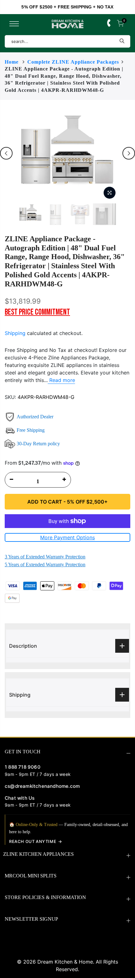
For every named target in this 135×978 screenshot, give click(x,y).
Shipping (15, 333)
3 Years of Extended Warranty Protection (45, 556)
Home (12, 62)
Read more (61, 380)
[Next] (128, 153)
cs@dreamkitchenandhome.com (42, 786)
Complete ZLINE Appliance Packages (73, 62)
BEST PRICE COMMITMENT (37, 312)
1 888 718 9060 (22, 767)
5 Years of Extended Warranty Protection (45, 564)
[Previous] (6, 153)
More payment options (67, 537)
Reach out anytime (32, 841)
